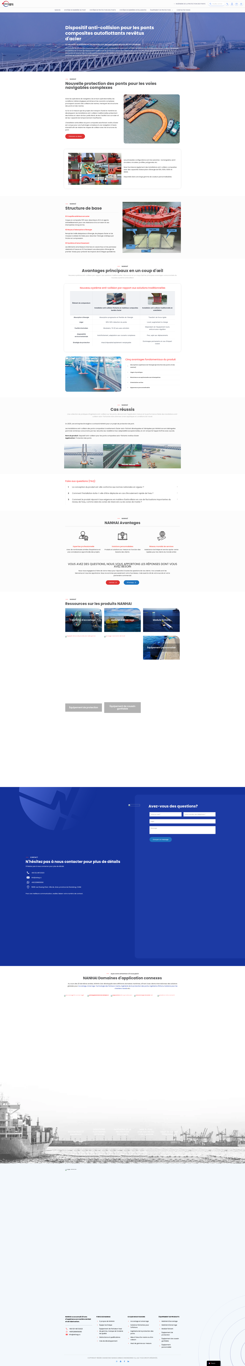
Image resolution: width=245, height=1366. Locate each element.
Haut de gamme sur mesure (140, 1343)
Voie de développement (108, 1341)
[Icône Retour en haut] (236, 1362)
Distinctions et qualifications (109, 1337)
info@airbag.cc (36, 877)
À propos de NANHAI (106, 1321)
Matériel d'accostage (170, 1321)
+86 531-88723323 (37, 873)
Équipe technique (105, 1325)
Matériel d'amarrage (169, 1325)
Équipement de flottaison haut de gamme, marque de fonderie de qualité (111, 1331)
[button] (152, 366)
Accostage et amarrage (139, 1321)
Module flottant (167, 1329)
